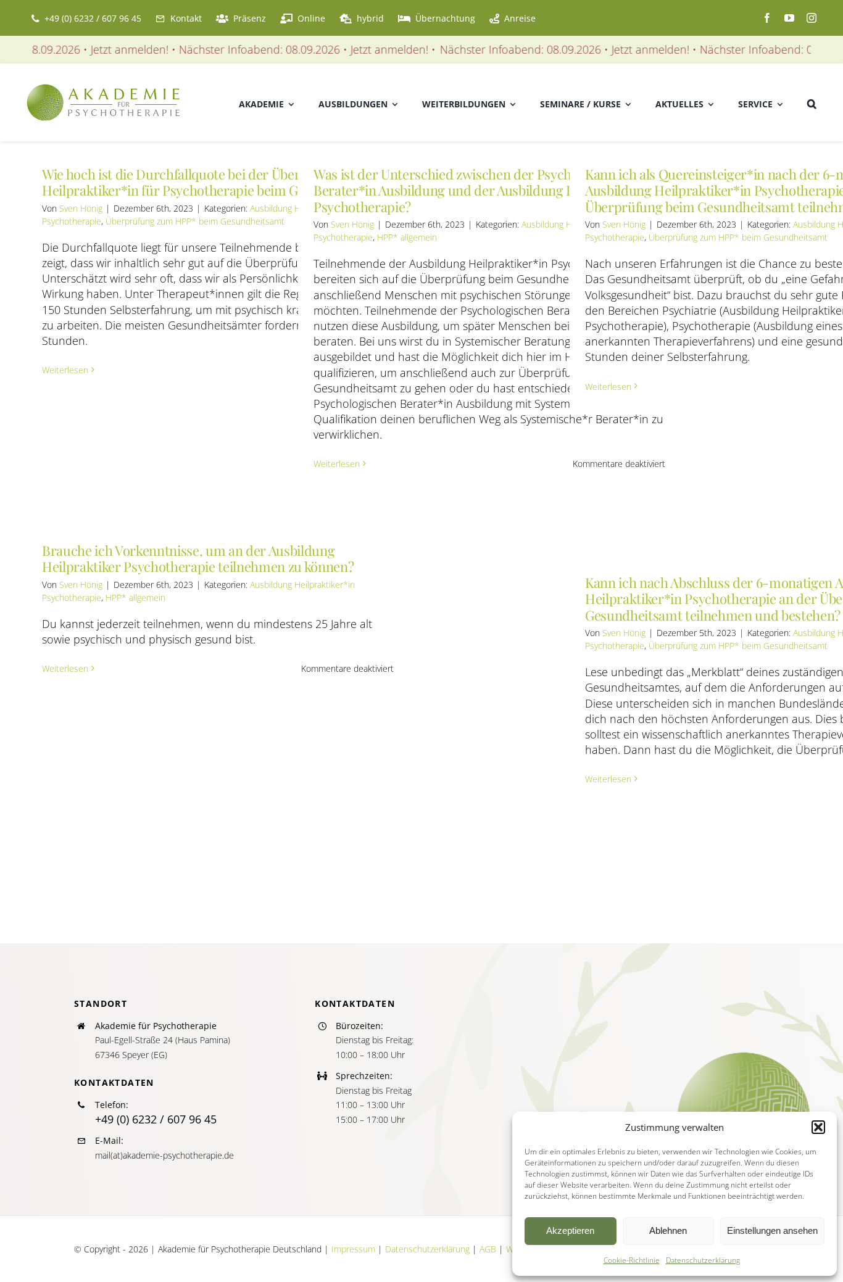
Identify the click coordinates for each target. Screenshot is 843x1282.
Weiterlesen (65, 370)
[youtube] (789, 18)
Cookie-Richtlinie (632, 1260)
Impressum (353, 1249)
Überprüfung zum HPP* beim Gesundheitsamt (195, 221)
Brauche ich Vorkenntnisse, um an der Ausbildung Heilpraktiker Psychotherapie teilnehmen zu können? (198, 558)
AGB (488, 1249)
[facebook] (767, 18)
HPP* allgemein (407, 237)
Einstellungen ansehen (772, 1230)
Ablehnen (668, 1230)
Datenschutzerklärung (703, 1260)
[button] (818, 1127)
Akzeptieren (570, 1230)
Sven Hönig (80, 208)
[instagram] (811, 18)
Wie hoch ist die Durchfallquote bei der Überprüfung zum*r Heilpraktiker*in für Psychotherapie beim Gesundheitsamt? (217, 182)
